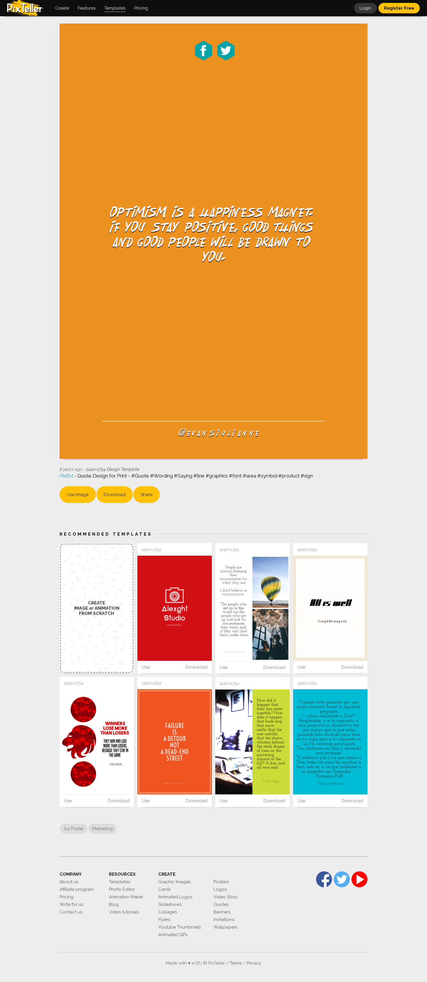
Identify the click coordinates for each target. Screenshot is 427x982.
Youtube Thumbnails (179, 927)
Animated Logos (175, 897)
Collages (167, 912)
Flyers (164, 919)
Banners (222, 912)
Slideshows (170, 904)
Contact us (71, 912)
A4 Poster (74, 828)
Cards (164, 889)
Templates (119, 881)
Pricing (66, 897)
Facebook (324, 879)
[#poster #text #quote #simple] (252, 608)
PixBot (67, 476)
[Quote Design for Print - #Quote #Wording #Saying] (330, 608)
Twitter (342, 879)
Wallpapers (225, 927)
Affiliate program (77, 889)
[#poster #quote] (330, 741)
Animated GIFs (172, 934)
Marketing (102, 828)
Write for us (71, 904)
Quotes (221, 904)
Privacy (254, 963)
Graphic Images (174, 881)
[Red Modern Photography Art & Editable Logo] (174, 608)
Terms (236, 963)
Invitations (224, 919)
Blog (114, 904)
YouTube (359, 879)
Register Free (399, 8)
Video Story (226, 897)
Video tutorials (124, 912)
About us (69, 881)
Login (365, 8)
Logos (220, 889)
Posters (221, 881)
